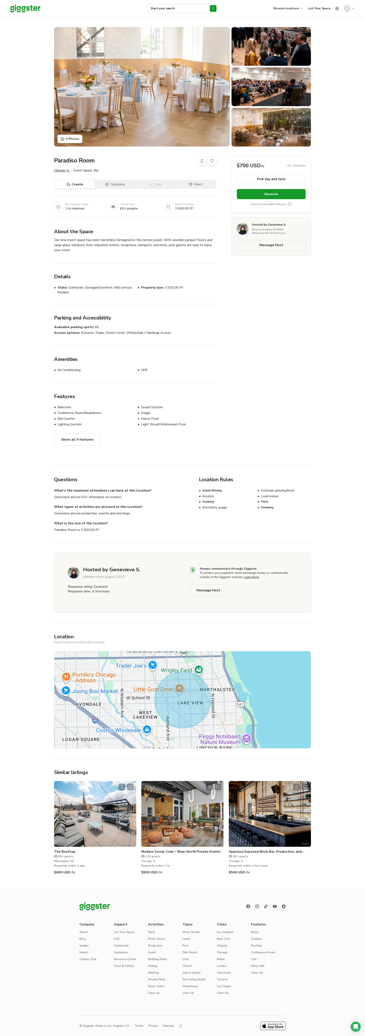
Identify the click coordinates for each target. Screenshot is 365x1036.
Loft (253, 959)
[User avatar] (347, 8)
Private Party (156, 979)
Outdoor (256, 939)
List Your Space (319, 8)
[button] (356, 1027)
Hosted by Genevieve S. (269, 225)
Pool (185, 946)
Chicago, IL (62, 170)
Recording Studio (194, 979)
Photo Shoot (156, 939)
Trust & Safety (124, 966)
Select (83, 952)
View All (154, 993)
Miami (221, 959)
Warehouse (190, 986)
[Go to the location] (95, 814)
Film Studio (189, 952)
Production (155, 946)
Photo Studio (191, 932)
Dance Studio (191, 973)
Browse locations (286, 8)
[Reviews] (284, 906)
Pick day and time (271, 179)
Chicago (222, 952)
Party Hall (257, 966)
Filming (152, 966)
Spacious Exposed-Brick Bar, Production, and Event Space (265, 851)
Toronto (222, 979)
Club (185, 959)
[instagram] (257, 906)
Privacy (153, 1026)
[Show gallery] (142, 87)
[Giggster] (25, 8)
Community (121, 946)
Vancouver (224, 973)
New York (223, 939)
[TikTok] (266, 906)
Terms (139, 1026)
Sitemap (168, 1026)
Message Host (271, 245)
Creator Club (88, 959)
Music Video (156, 986)
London (222, 966)
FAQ (117, 939)
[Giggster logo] (94, 906)
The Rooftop (64, 851)
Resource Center (125, 959)
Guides (84, 946)
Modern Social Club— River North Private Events (181, 851)
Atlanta (222, 946)
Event (152, 952)
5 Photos (72, 139)
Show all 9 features (77, 439)
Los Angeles (225, 932)
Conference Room (263, 952)
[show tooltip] (289, 204)
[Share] (202, 161)
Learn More (251, 577)
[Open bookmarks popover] (212, 161)
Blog (82, 939)
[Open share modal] (121, 787)
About (83, 932)
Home (186, 939)
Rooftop (256, 946)
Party (151, 932)
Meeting (153, 973)
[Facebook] (248, 906)
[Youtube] (275, 906)
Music (255, 932)
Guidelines (121, 952)
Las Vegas (224, 986)
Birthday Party (157, 959)
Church (187, 966)
